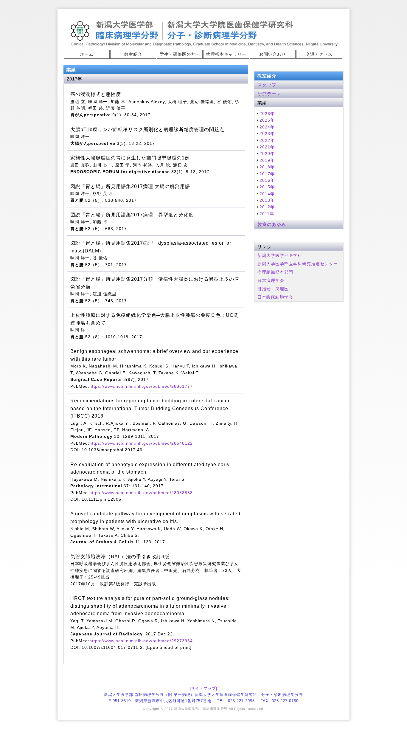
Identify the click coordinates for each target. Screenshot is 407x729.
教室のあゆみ (271, 224)
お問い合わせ (272, 54)
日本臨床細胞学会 (275, 297)
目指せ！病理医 (273, 288)
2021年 (267, 147)
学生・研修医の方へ (180, 54)
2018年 (267, 167)
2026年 (267, 113)
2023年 (267, 133)
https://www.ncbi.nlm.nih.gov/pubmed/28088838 (141, 492)
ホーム (87, 54)
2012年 (267, 206)
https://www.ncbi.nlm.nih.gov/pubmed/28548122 (141, 443)
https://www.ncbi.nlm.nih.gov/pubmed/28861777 (141, 386)
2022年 (267, 140)
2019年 (267, 160)
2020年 (267, 153)
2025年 (267, 120)
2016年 (267, 180)
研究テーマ (269, 93)
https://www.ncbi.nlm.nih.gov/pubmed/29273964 (141, 640)
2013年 (267, 200)
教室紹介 (133, 54)
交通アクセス (319, 54)
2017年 (267, 173)
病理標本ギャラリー (226, 54)
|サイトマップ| (203, 688)
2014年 (267, 193)
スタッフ (266, 84)
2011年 (267, 213)
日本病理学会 (270, 280)
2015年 (267, 186)
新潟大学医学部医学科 (279, 255)
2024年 (267, 127)
